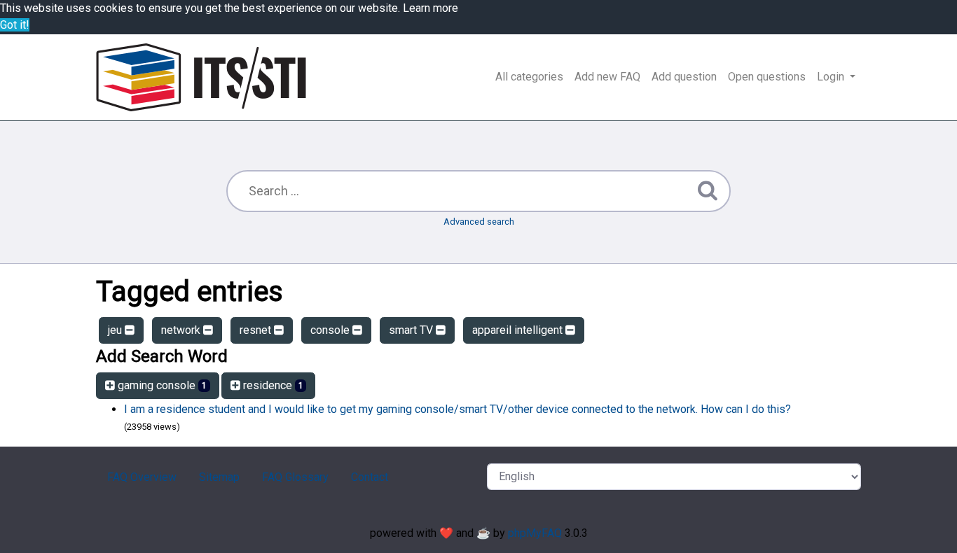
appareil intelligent (518, 330)
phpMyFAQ (535, 533)
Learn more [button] (430, 8)
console (331, 330)
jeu (116, 330)
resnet (257, 330)
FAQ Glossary (295, 477)
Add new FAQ (607, 76)
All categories (529, 76)
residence (271, 385)
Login (832, 76)
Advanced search (478, 221)
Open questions (767, 76)
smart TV (412, 330)
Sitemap (219, 477)
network (182, 330)
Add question (684, 76)
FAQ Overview (142, 477)
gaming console (161, 385)
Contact (369, 477)
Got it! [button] (14, 24)
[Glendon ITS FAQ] (201, 77)
